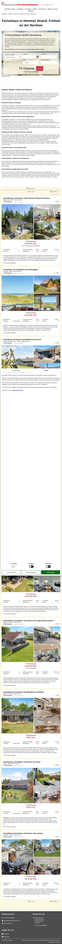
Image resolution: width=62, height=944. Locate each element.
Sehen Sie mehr (31, 224)
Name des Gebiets (10, 54)
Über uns (58, 940)
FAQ (37, 940)
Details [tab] (46, 370)
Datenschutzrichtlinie (44, 940)
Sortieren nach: (30, 188)
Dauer (24, 59)
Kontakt (30, 940)
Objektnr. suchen (52, 9)
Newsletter (52, 940)
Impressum (25, 940)
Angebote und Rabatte (54, 942)
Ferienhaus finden (10, 9)
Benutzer (31, 11)
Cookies (34, 940)
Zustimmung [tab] (15, 370)
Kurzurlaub (28, 9)
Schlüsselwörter (45, 59)
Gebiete (34, 9)
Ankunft (25, 54)
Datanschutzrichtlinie (17, 390)
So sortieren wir (55, 194)
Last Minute (19, 9)
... (37, 56)
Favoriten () (42, 9)
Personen (43, 54)
